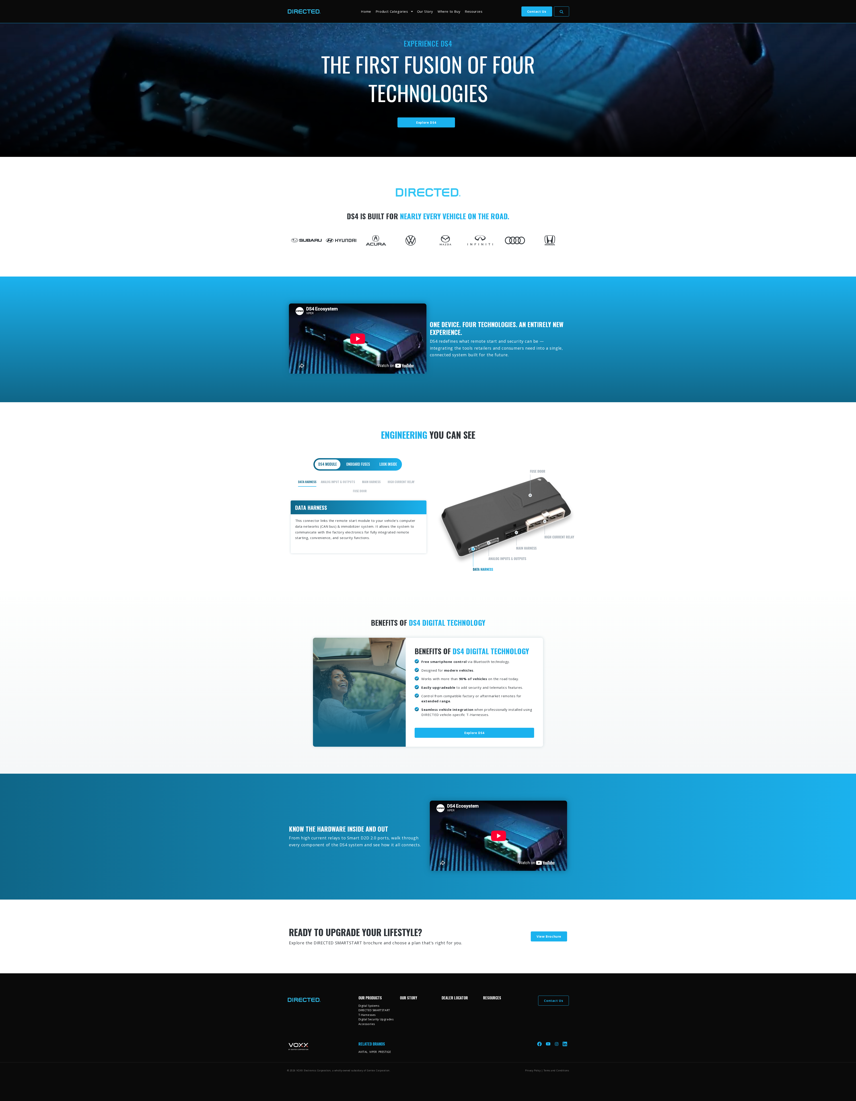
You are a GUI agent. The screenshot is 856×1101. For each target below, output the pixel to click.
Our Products (370, 998)
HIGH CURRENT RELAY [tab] (401, 481)
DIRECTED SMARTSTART (374, 1010)
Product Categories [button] (392, 11)
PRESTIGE (385, 1052)
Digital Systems (368, 1006)
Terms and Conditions (556, 1070)
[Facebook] (540, 1044)
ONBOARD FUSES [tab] (358, 464)
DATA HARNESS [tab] (307, 481)
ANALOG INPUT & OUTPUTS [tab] (338, 481)
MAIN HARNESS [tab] (371, 481)
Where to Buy (449, 11)
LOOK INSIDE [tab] (388, 464)
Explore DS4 (426, 122)
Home (366, 11)
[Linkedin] (565, 1044)
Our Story (425, 11)
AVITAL (363, 1052)
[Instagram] (557, 1044)
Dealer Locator (455, 998)
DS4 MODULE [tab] (327, 464)
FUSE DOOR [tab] (360, 490)
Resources (473, 11)
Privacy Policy (533, 1070)
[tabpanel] (428, 515)
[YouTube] (548, 1044)
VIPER (373, 1052)
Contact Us (536, 11)
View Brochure (549, 936)
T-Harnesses (367, 1015)
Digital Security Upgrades (376, 1019)
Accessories (366, 1024)
